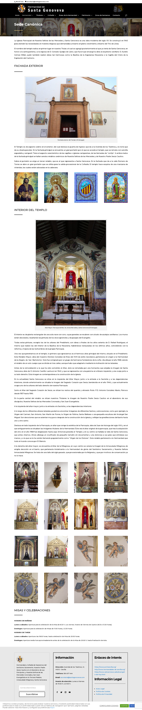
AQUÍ (52, 708)
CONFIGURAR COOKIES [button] (109, 706)
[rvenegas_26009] (56, 529)
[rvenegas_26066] (26, 603)
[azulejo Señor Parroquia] (26, 201)
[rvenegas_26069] (86, 603)
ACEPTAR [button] (124, 706)
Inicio (17, 15)
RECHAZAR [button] (134, 706)
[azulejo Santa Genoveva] (116, 202)
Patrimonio (86, 15)
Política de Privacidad (104, 694)
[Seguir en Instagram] (65, 692)
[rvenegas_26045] (26, 492)
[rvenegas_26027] (86, 492)
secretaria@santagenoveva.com (73, 677)
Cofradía (51, 15)
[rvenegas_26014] (26, 566)
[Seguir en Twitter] (61, 692)
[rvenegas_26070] (116, 603)
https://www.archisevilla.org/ (105, 667)
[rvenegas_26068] (56, 603)
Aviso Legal (100, 689)
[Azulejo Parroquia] (86, 202)
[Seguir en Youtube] (69, 692)
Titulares (39, 15)
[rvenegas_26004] (86, 529)
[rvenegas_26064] (86, 566)
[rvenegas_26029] (56, 492)
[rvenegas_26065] (116, 566)
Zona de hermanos (102, 15)
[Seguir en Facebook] (57, 692)
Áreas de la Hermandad (68, 15)
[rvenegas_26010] (26, 529)
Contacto (116, 15)
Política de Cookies (103, 691)
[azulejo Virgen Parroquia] (56, 202)
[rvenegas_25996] (116, 529)
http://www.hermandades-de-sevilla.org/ (109, 669)
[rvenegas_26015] (116, 492)
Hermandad (26, 15)
